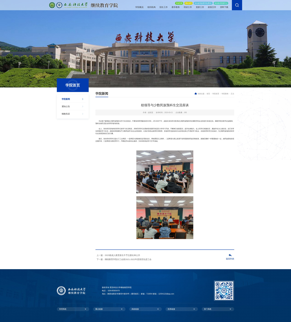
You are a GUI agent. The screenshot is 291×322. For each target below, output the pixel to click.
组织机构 (151, 7)
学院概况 (139, 7)
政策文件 (212, 7)
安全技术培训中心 (221, 3)
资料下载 (224, 7)
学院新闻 (225, 94)
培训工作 (188, 7)
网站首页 (188, 3)
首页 (208, 94)
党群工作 (200, 7)
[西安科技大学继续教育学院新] (83, 5)
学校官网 (179, 3)
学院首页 (215, 94)
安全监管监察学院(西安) (203, 3)
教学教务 (176, 7)
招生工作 (163, 7)
